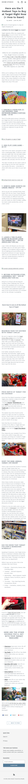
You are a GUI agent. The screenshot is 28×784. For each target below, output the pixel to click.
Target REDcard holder (14, 612)
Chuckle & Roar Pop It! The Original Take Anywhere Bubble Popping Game (13, 112)
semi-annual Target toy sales (12, 462)
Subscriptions (8, 671)
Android (18, 340)
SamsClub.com (17, 402)
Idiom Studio (7, 2)
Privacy (5, 741)
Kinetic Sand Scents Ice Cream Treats (14, 187)
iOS (12, 340)
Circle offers (5, 35)
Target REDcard (16, 637)
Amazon (10, 402)
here (14, 401)
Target (16, 30)
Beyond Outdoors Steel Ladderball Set (13, 275)
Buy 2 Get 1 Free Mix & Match (16, 57)
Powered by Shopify (19, 778)
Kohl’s (6, 404)
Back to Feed (15, 723)
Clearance (7, 646)
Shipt (6, 679)
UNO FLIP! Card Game (13, 145)
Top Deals (7, 652)
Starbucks (7, 658)
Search (5, 736)
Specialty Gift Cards (10, 664)
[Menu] (25, 2)
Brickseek (13, 508)
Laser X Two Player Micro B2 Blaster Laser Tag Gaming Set (12, 238)
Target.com (5, 408)
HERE (3, 428)
